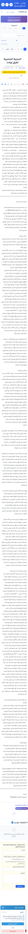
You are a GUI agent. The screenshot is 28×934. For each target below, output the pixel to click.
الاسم (23, 850)
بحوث (20, 28)
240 (12, 49)
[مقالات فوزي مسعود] (11, 4)
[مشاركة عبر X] (5, 84)
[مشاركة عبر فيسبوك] (2, 84)
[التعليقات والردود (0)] (18, 84)
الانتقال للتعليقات (12, 924)
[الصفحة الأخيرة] (3, 49)
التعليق (22, 873)
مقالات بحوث (21, 68)
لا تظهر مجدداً (13, 931)
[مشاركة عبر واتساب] (8, 84)
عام (23, 28)
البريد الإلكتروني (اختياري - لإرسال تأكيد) (14, 860)
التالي (7, 49)
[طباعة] (12, 84)
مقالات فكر (15, 28)
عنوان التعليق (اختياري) (19, 866)
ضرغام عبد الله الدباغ (21, 808)
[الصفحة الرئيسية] (3, 4)
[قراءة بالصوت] (15, 84)
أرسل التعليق (20, 886)
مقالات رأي (10, 28)
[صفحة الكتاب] (7, 4)
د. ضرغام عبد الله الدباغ (8, 68)
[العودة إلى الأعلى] (14, 813)
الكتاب (14, 30)
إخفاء (13, 927)
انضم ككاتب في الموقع (14, 20)
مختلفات (5, 28)
